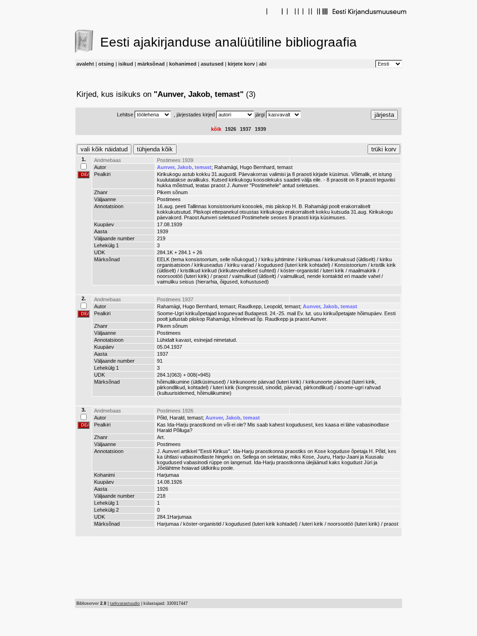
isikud (125, 64)
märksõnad (151, 64)
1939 (260, 129)
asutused (212, 64)
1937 (245, 129)
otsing (106, 64)
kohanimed (183, 64)
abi (262, 64)
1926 (230, 129)
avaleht (85, 64)
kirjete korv (241, 64)
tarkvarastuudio (125, 603)
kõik (216, 129)
